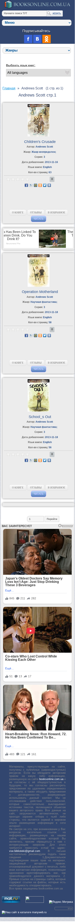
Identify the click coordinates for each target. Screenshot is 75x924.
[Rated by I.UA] (35, 901)
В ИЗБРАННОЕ (56, 212)
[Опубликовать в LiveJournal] (31, 185)
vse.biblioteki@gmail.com (24, 851)
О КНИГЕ (17, 212)
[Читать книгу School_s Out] (38, 410)
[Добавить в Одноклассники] (40, 185)
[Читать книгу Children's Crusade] (38, 135)
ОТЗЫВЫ (36, 212)
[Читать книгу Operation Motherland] (38, 285)
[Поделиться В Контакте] (49, 185)
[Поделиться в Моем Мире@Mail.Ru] (35, 185)
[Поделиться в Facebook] (26, 185)
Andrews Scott (44, 146)
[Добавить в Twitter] (44, 185)
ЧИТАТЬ (38, 218)
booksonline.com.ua (51, 779)
